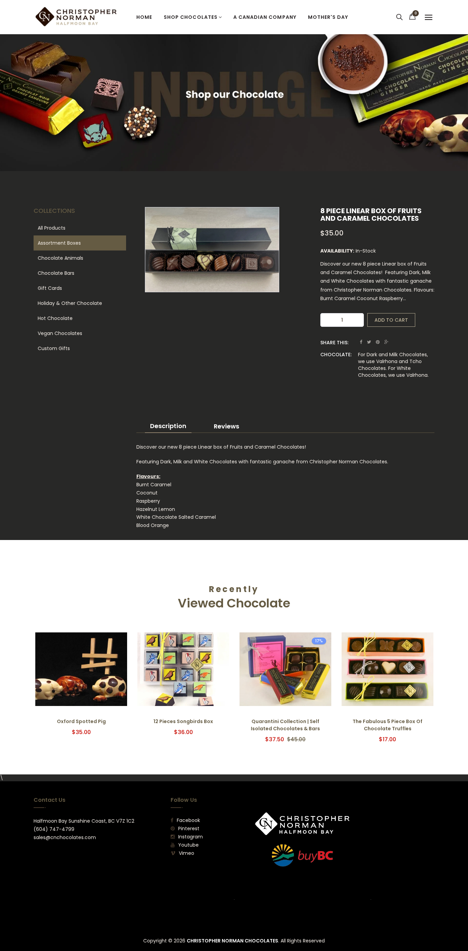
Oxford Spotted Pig (81, 721)
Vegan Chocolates (60, 333)
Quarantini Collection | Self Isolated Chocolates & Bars (285, 725)
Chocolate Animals (60, 258)
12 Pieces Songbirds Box (183, 721)
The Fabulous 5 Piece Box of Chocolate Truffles (387, 725)
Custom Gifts (54, 348)
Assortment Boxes (59, 243)
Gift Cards (50, 288)
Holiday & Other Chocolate (70, 303)
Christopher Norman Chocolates (232, 940)
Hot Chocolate (55, 318)
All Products (51, 227)
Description (168, 426)
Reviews (226, 426)
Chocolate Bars (56, 273)
